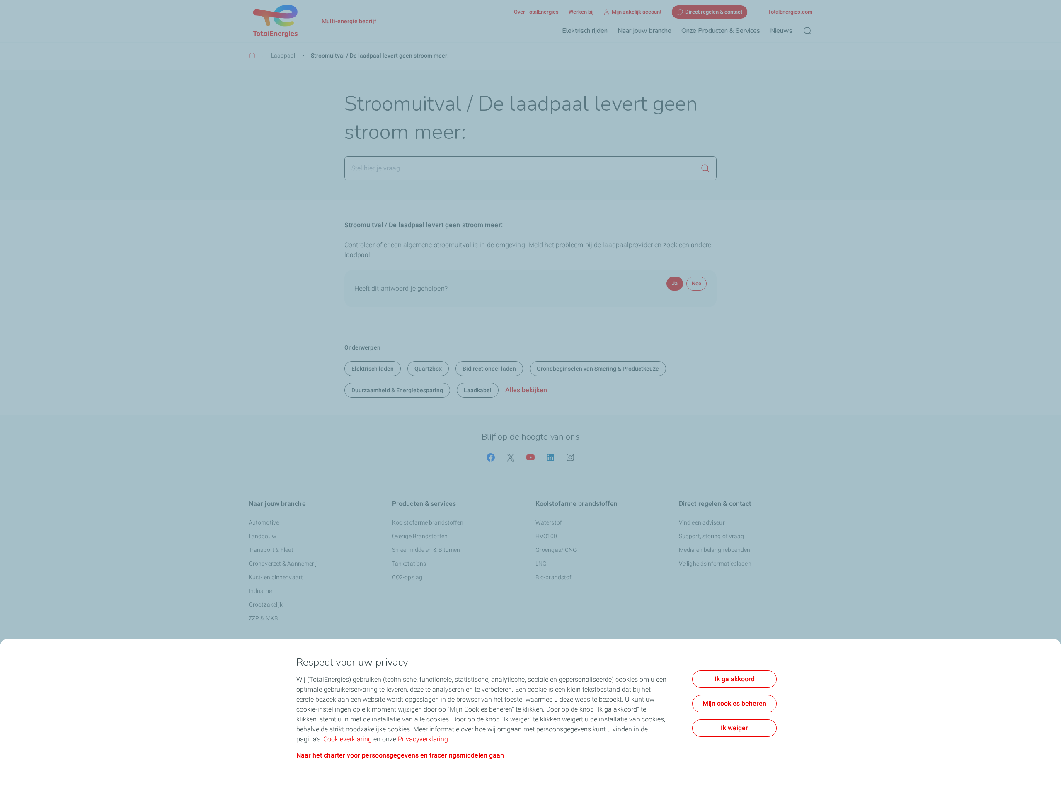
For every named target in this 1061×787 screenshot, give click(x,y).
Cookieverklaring (347, 739)
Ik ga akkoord (735, 679)
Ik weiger (734, 728)
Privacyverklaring (423, 739)
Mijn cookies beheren (734, 703)
